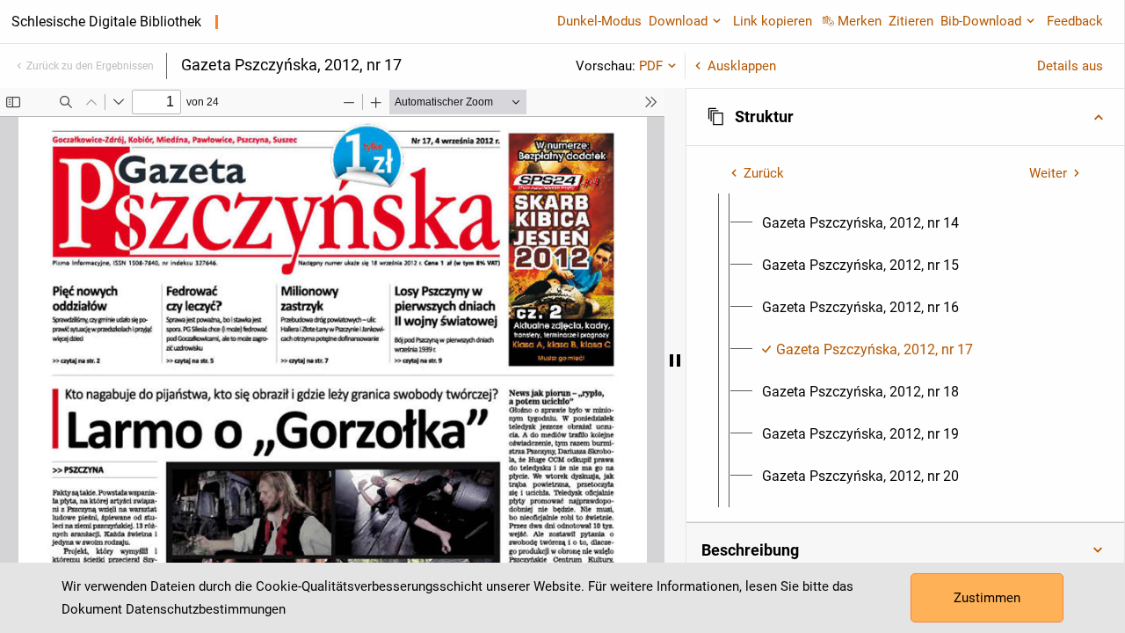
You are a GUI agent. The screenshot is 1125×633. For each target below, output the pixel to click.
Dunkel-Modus (599, 21)
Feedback (1075, 21)
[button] (905, 117)
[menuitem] (860, 223)
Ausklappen (742, 66)
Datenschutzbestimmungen (206, 609)
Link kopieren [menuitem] (772, 21)
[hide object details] (675, 360)
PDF (651, 66)
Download (678, 21)
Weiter (1048, 173)
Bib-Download (980, 21)
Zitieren (911, 21)
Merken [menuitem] (860, 21)
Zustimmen (987, 598)
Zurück (764, 173)
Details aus (1070, 66)
